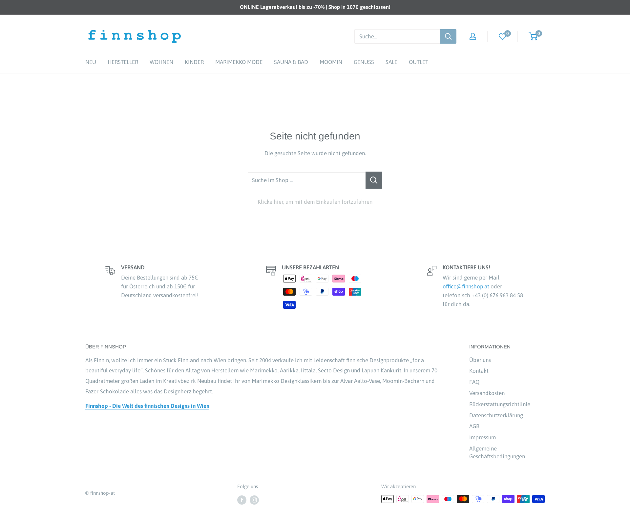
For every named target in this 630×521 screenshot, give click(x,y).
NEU (90, 62)
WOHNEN (161, 62)
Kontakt (479, 370)
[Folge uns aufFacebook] (241, 500)
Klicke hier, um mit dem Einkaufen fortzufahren (315, 201)
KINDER (194, 62)
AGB (474, 426)
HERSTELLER (123, 62)
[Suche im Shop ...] (374, 180)
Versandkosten (487, 393)
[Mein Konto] (473, 36)
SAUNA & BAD (291, 62)
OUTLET (418, 62)
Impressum (482, 437)
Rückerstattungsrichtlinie (499, 404)
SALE (391, 62)
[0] (502, 36)
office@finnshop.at (466, 286)
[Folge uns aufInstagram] (254, 500)
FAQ (474, 382)
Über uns (480, 360)
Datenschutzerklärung (496, 415)
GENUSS (364, 62)
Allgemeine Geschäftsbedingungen (497, 452)
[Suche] (448, 36)
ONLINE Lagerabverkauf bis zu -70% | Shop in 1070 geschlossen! (315, 7)
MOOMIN (331, 62)
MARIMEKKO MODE (238, 62)
